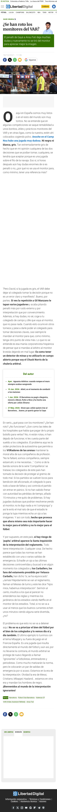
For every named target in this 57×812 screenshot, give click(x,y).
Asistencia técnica (28, 801)
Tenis (44, 12)
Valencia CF (40, 698)
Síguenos (32, 60)
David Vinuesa (8, 19)
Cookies (14, 801)
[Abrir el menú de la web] (3, 6)
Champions (20, 12)
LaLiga (11, 12)
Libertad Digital (28, 793)
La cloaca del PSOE (37, 1)
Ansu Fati (30, 702)
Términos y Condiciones (39, 799)
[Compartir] (5, 60)
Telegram (39, 807)
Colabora (45, 6)
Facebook (13, 807)
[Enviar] (15, 60)
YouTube (26, 807)
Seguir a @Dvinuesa (15, 19)
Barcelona (13, 698)
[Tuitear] (10, 60)
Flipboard (34, 807)
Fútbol (4, 12)
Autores (42, 801)
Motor (50, 12)
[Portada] (19, 7)
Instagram (22, 807)
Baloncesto (30, 12)
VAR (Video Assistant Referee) (14, 702)
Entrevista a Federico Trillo (19, 1)
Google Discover (30, 807)
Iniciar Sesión (54, 6)
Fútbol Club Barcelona (26, 698)
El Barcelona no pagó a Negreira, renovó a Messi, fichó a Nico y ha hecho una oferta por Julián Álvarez (28, 400)
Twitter (17, 807)
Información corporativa (16, 799)
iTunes (43, 807)
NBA (38, 12)
